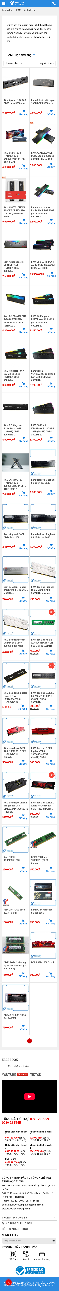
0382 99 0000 (12, 1162)
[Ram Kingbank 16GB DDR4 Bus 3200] (15, 531)
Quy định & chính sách (17, 1223)
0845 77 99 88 (12, 1151)
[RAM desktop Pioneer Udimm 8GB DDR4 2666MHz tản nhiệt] (43, 584)
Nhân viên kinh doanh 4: (41, 1146)
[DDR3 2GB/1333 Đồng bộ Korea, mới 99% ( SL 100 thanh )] (15, 959)
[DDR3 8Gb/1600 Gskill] (43, 959)
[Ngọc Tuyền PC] (17, 4)
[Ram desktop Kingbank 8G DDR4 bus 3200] (43, 477)
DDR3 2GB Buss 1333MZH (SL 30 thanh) (39, 860)
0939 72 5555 (11, 1123)
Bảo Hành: (10, 1159)
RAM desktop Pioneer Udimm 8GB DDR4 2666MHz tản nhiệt (42, 590)
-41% (52, 665)
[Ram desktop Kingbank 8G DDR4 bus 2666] (43, 531)
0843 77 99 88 (37, 1151)
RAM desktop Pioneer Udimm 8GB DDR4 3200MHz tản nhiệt (15, 642)
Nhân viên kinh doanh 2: (41, 1133)
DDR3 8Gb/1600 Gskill (42, 962)
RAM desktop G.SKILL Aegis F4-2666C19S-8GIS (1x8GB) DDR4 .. (42, 805)
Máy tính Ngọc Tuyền (18, 1066)
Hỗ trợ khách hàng (15, 1229)
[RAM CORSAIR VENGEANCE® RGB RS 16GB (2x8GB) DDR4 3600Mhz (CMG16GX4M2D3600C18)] (43, 422)
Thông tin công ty (14, 1217)
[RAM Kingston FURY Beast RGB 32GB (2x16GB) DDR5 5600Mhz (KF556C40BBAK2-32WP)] (15, 368)
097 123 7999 (39, 1119)
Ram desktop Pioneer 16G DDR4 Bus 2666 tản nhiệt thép (16, 590)
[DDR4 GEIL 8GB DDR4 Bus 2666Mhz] (15, 1012)
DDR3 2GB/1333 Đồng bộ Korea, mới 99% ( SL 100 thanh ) (15, 965)
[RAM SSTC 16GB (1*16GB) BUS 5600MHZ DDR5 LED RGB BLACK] (15, 150)
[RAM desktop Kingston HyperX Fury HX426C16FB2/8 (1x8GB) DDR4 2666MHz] (15, 690)
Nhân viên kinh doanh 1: (16, 1133)
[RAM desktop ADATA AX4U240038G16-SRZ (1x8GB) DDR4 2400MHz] (15, 745)
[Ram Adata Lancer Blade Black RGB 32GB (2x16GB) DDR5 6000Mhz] (43, 204)
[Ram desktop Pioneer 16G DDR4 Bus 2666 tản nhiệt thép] (15, 584)
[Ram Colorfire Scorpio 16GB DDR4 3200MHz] (43, 97)
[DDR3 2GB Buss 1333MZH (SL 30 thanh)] (43, 854)
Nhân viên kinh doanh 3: (16, 1146)
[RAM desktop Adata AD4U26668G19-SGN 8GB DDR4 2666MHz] (43, 637)
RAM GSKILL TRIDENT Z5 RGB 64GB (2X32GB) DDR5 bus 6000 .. (43, 265)
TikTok (35, 1075)
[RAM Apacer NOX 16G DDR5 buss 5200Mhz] (15, 97)
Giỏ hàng (23, 114)
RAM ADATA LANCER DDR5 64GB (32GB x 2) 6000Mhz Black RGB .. (42, 156)
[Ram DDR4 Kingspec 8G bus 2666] (43, 907)
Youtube (9, 1075)
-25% (52, 612)
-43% (52, 775)
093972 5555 (36, 1137)
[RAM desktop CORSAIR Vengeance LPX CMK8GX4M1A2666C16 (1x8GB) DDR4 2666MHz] (15, 800)
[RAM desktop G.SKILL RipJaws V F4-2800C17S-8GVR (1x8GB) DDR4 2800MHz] (43, 745)
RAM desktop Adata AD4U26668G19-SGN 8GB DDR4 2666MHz (42, 642)
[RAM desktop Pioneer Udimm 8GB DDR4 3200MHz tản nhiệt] (15, 637)
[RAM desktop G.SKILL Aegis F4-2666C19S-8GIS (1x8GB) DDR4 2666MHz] (43, 800)
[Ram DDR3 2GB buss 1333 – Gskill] (15, 907)
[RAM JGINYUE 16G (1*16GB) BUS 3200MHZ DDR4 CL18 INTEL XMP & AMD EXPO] (15, 477)
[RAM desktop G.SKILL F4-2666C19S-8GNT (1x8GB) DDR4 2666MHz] (43, 690)
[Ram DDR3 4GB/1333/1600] (15, 854)
